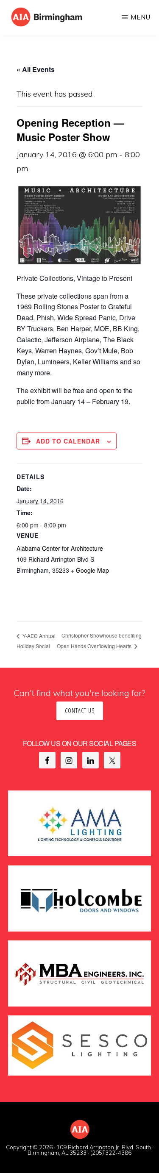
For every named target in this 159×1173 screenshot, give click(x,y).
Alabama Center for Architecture (60, 548)
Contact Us (80, 711)
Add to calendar (68, 441)
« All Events (36, 69)
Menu (141, 17)
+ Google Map (90, 570)
